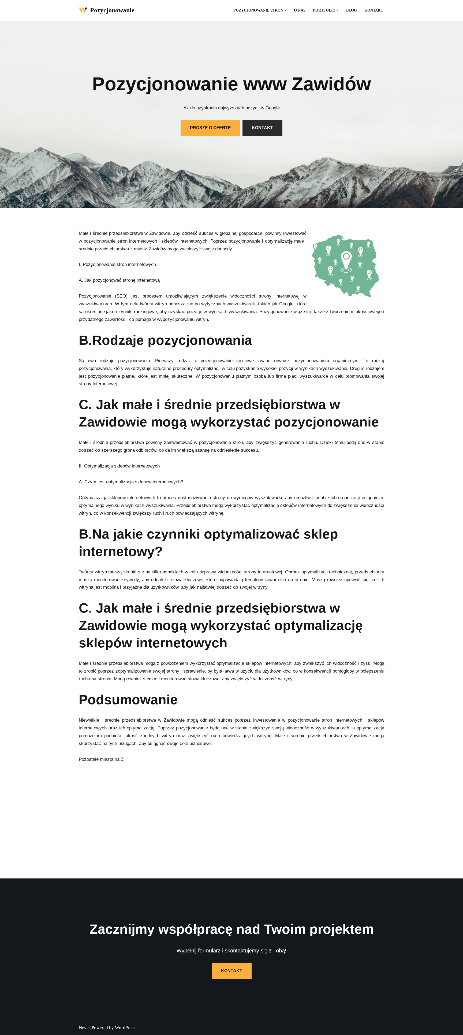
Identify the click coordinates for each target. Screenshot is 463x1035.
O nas (299, 10)
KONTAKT (262, 127)
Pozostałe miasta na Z (101, 759)
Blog (351, 10)
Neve (84, 1027)
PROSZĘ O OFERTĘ (210, 127)
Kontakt (373, 10)
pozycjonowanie (99, 241)
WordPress (125, 1027)
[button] (285, 10)
